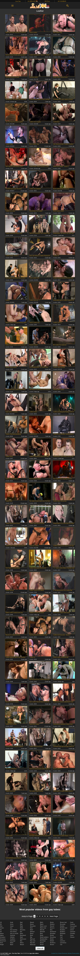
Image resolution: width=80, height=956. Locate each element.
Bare (21, 933)
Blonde (42, 929)
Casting (72, 924)
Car (61, 944)
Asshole (12, 935)
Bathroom (23, 939)
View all (40, 948)
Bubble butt (63, 928)
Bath (21, 937)
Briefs (52, 939)
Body (41, 935)
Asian (12, 926)
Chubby (72, 933)
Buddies (62, 929)
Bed (31, 928)
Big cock (32, 941)
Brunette (62, 924)
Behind (32, 931)
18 (1, 922)
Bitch (41, 922)
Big (31, 937)
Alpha (2, 935)
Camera (62, 941)
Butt (61, 935)
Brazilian (52, 933)
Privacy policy (75, 953)
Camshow (63, 942)
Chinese (72, 931)
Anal (1, 942)
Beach (22, 944)
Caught (72, 928)
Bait (21, 924)
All (1, 931)
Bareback (23, 935)
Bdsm (22, 942)
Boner (42, 942)
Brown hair (63, 922)
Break (52, 935)
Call (61, 937)
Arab (11, 922)
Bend (31, 933)
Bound (52, 926)
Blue (41, 933)
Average (12, 941)
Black (41, 924)
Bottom (52, 924)
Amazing (2, 939)
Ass (11, 928)
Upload (69, 953)
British (52, 941)
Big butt (32, 939)
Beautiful (33, 926)
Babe (11, 942)
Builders (62, 931)
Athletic (12, 937)
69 (1, 924)
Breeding (53, 937)
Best (31, 935)
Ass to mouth (14, 933)
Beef (31, 929)
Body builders (44, 937)
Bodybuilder (43, 939)
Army (11, 924)
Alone (2, 933)
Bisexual (32, 944)
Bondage (43, 941)
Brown (52, 944)
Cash (71, 922)
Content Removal (62, 953)
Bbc (21, 941)
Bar (21, 931)
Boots (42, 944)
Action (2, 928)
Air (1, 929)
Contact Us (54, 953)
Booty (52, 922)
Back (11, 944)
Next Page (54, 916)
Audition (12, 939)
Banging (22, 929)
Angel (2, 944)
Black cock (43, 926)
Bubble (62, 926)
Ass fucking (13, 929)
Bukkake (62, 933)
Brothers (52, 942)
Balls (21, 928)
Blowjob (42, 931)
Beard (32, 922)
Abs (1, 926)
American (3, 941)
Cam (61, 939)
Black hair (43, 928)
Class (72, 935)
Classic (72, 937)
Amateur (2, 937)
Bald (21, 926)
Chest (72, 929)
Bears (32, 924)
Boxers (52, 928)
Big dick (32, 942)
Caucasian (73, 926)
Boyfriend (53, 931)
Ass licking (13, 931)
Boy (51, 929)
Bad (21, 922)
